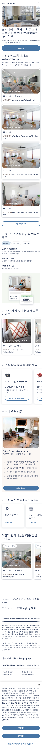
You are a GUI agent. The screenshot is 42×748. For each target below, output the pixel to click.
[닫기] (39, 685)
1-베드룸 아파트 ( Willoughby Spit (7, 673)
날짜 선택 (21, 48)
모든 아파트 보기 (21, 224)
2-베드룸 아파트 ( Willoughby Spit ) (28, 673)
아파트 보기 (8, 522)
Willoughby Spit (26, 599)
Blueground (5, 599)
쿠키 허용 (21, 728)
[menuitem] (13, 666)
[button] (38, 3)
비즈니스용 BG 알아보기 (17, 398)
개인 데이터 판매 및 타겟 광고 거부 (21, 744)
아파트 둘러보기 (21, 488)
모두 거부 (21, 736)
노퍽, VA (15, 599)
